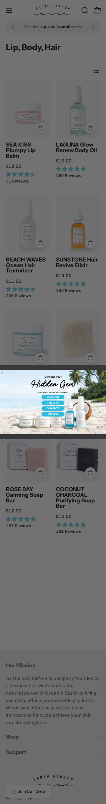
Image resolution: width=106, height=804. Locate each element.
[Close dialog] (2, 372)
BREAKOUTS (53, 397)
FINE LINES (53, 402)
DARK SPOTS (53, 408)
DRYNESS (53, 414)
